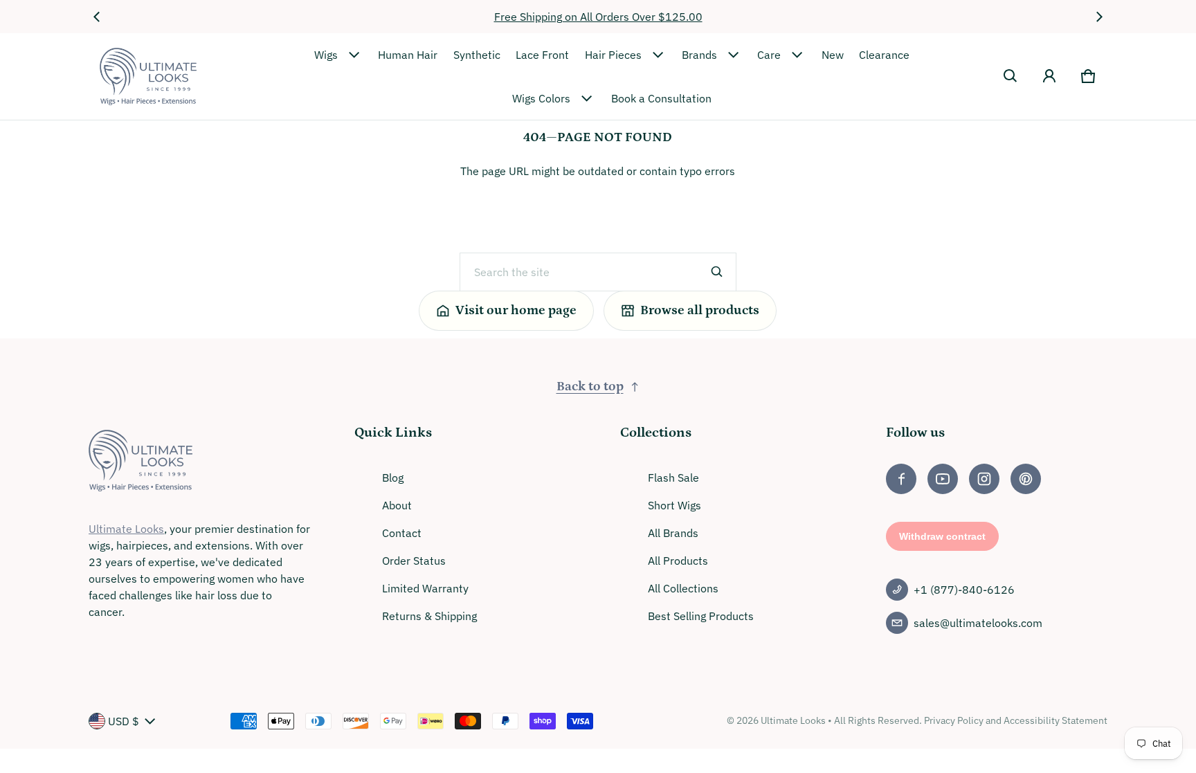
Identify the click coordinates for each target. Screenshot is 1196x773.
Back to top (590, 386)
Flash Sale (673, 477)
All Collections (683, 588)
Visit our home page (516, 310)
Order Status (414, 560)
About (397, 505)
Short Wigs (674, 505)
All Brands (673, 533)
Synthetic (476, 55)
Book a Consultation (661, 98)
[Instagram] (984, 479)
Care (769, 55)
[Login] (1049, 76)
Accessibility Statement (1055, 720)
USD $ (123, 721)
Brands (699, 55)
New (833, 55)
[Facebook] (901, 479)
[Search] (717, 272)
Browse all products (699, 310)
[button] (1010, 76)
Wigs (326, 55)
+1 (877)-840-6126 (964, 590)
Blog (393, 477)
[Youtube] (942, 479)
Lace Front (542, 55)
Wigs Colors (541, 98)
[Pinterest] (1026, 479)
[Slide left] (97, 16)
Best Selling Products (701, 616)
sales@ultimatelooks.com (978, 623)
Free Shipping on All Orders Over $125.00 (598, 17)
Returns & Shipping (429, 616)
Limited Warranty (425, 588)
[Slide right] (1099, 16)
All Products (678, 560)
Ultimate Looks (126, 529)
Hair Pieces (613, 55)
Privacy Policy (954, 720)
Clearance (884, 55)
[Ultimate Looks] (148, 76)
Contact (402, 533)
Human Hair (407, 55)
